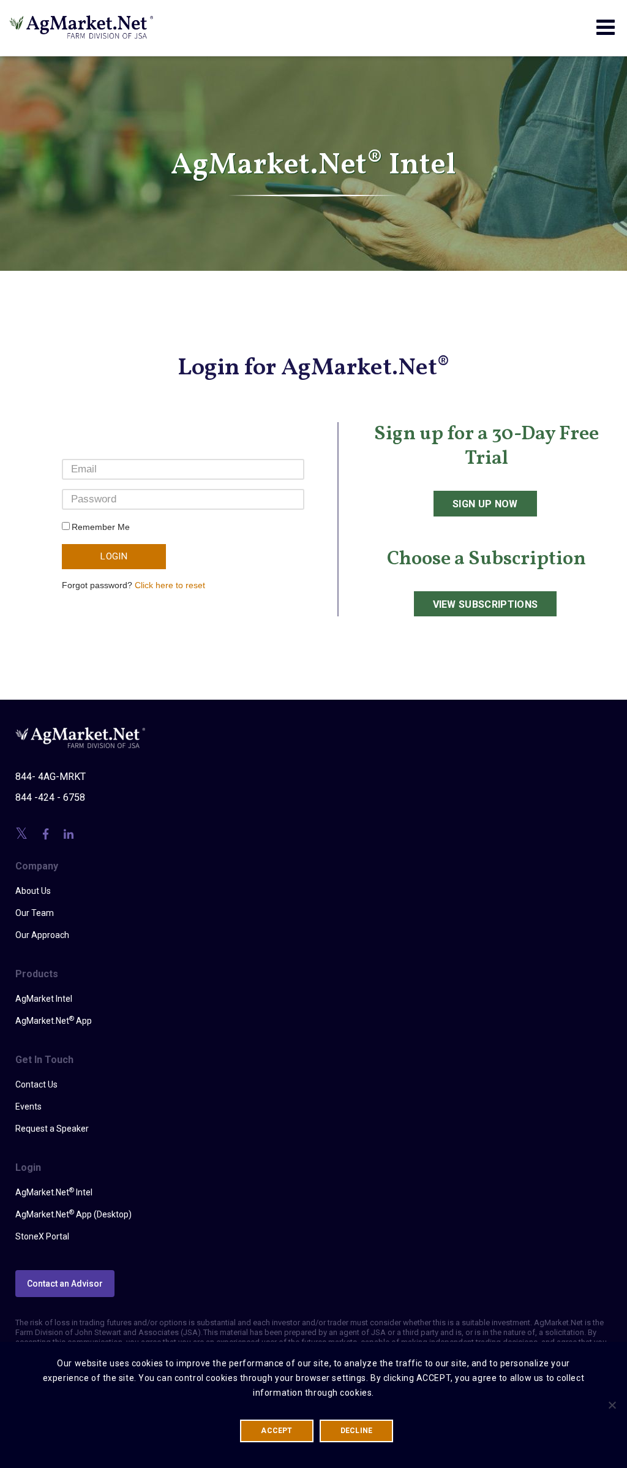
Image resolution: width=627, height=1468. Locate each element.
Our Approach (42, 935)
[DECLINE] (612, 1405)
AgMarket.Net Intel (53, 1191)
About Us (33, 891)
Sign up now (485, 504)
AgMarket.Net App (53, 1020)
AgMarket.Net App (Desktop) (73, 1213)
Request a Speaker (52, 1128)
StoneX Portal (42, 1236)
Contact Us (36, 1084)
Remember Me (101, 527)
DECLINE (356, 1430)
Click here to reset (170, 585)
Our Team (34, 913)
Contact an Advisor (65, 1283)
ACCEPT (276, 1430)
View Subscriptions (485, 604)
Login (113, 556)
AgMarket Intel (43, 999)
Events (28, 1106)
